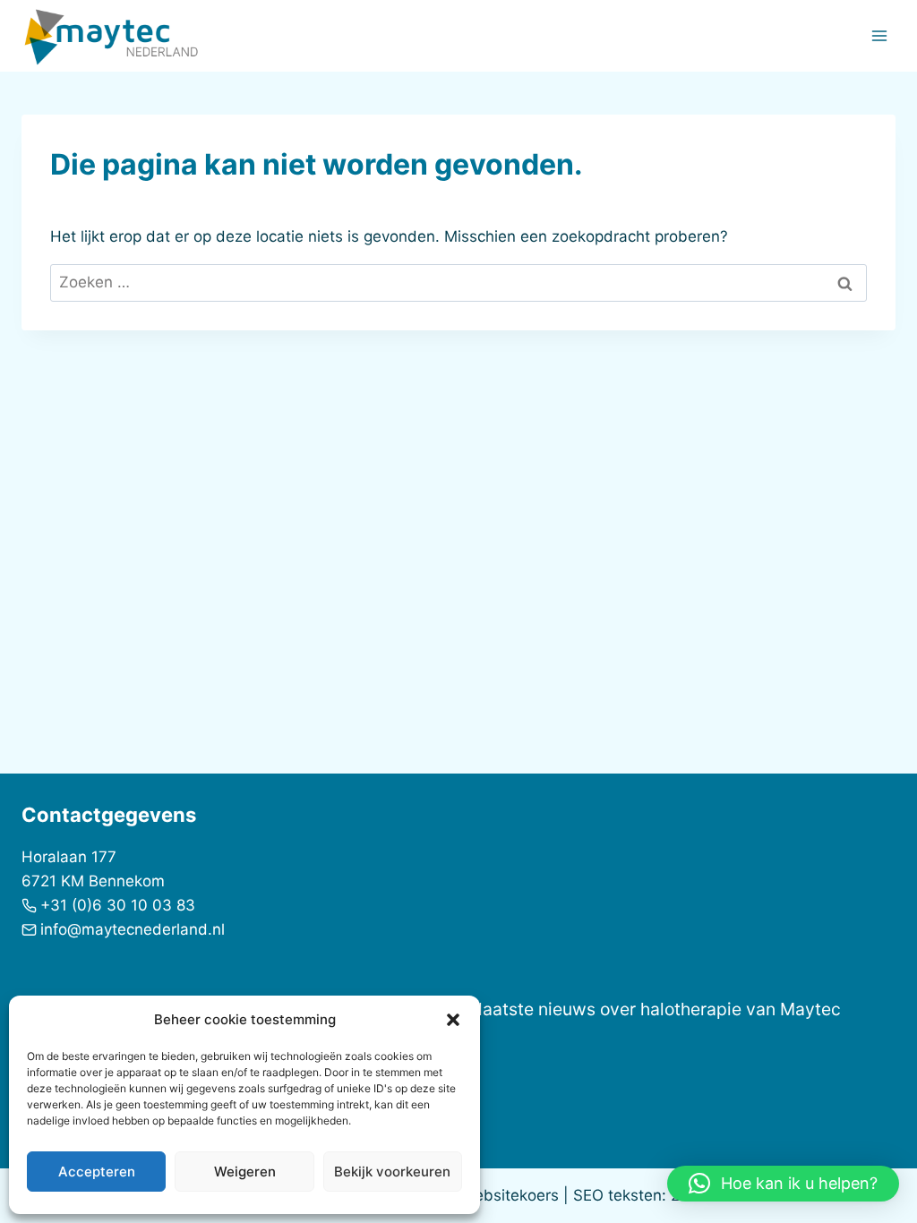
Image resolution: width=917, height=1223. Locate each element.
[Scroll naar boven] (871, 1151)
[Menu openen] (879, 35)
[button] (453, 1020)
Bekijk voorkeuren (392, 1171)
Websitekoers (510, 1195)
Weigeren (245, 1171)
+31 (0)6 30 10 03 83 (117, 905)
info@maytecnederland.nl (132, 929)
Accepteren (96, 1171)
